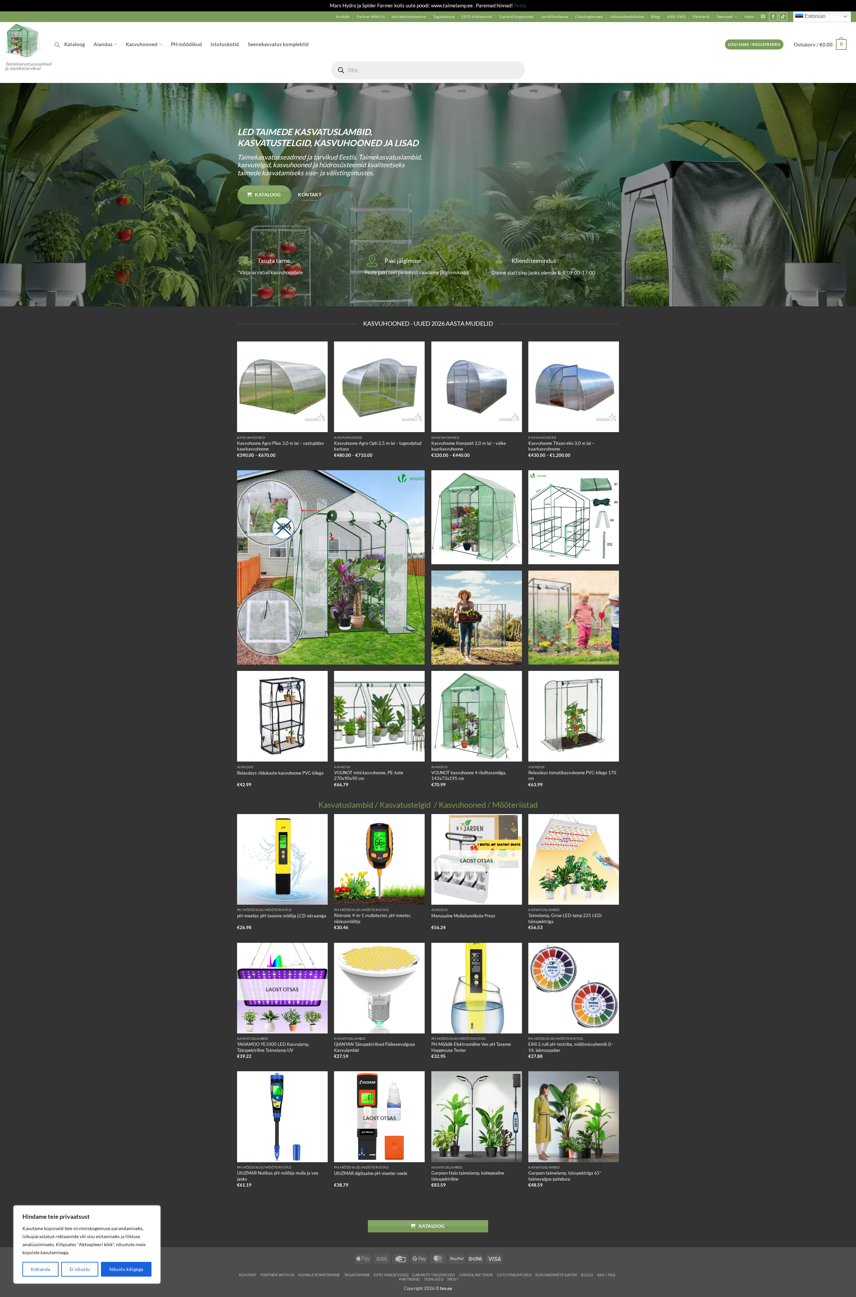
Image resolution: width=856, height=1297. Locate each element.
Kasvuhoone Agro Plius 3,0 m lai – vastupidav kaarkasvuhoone (280, 446)
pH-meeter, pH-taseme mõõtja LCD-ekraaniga (281, 915)
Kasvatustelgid (405, 804)
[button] (763, 16)
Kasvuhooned (141, 44)
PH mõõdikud (186, 44)
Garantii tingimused (516, 16)
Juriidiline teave (554, 16)
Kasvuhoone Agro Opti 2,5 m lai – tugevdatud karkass (377, 446)
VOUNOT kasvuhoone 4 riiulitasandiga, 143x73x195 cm (468, 775)
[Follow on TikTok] (783, 16)
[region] (86, 1244)
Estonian (814, 16)
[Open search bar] (57, 44)
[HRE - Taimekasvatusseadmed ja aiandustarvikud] (24, 40)
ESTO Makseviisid (476, 16)
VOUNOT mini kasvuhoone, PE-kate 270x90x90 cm (368, 775)
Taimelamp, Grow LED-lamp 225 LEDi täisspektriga (565, 918)
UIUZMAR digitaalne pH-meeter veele (370, 1173)
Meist (749, 16)
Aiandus (103, 44)
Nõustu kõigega (126, 1269)
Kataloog (74, 44)
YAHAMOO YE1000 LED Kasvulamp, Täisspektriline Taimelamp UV (273, 1047)
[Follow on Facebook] (773, 16)
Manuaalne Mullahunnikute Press (463, 915)
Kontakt (343, 16)
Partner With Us (371, 16)
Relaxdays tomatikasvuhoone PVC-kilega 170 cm (572, 775)
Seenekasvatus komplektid (278, 44)
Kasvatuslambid (345, 804)
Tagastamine (444, 16)
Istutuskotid (225, 44)
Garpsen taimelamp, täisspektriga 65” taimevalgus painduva (564, 1175)
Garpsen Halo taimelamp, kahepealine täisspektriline (467, 1175)
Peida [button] (520, 5)
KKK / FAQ (676, 16)
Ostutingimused (589, 16)
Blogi (655, 16)
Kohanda (40, 1269)
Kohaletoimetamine (409, 16)
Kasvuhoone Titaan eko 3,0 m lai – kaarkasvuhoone (561, 446)
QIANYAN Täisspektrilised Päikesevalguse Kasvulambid (374, 1047)
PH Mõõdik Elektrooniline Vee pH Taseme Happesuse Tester (471, 1047)
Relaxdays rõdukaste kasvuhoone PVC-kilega (280, 773)
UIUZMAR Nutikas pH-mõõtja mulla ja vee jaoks (277, 1175)
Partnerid (701, 16)
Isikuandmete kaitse (627, 16)
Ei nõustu (80, 1269)
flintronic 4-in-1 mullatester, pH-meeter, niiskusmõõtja (372, 918)
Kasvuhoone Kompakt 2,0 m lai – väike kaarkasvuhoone (468, 446)
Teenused (724, 16)
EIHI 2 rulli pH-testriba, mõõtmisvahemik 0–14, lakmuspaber (570, 1047)
